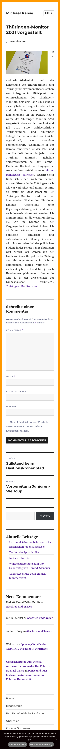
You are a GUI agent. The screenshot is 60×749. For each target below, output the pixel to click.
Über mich (12, 720)
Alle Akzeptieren (17, 744)
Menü (48, 13)
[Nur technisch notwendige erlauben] (56, 739)
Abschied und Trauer (19, 606)
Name (10, 376)
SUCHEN (45, 516)
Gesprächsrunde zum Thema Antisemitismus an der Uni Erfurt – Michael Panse (28, 666)
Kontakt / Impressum (19, 728)
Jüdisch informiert (20, 558)
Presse (10, 698)
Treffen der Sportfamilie (24, 552)
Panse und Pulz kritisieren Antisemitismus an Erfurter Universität (26, 675)
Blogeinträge (14, 705)
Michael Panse (19, 13)
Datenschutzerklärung (41, 744)
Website (11, 406)
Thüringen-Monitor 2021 (22, 286)
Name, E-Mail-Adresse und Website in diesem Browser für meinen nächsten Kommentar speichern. (27, 426)
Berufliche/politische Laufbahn (25, 713)
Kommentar (14, 330)
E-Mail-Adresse (17, 391)
